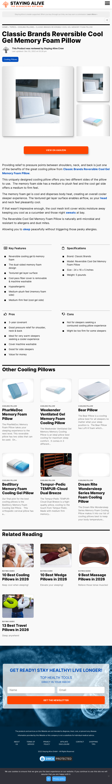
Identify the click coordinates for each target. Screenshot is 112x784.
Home (5, 27)
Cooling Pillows (26, 27)
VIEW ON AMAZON (56, 150)
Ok (48, 779)
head (103, 198)
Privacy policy (59, 779)
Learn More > (91, 14)
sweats (71, 212)
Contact (80, 742)
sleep (26, 229)
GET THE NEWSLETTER (56, 700)
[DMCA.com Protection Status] (56, 758)
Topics (13, 27)
